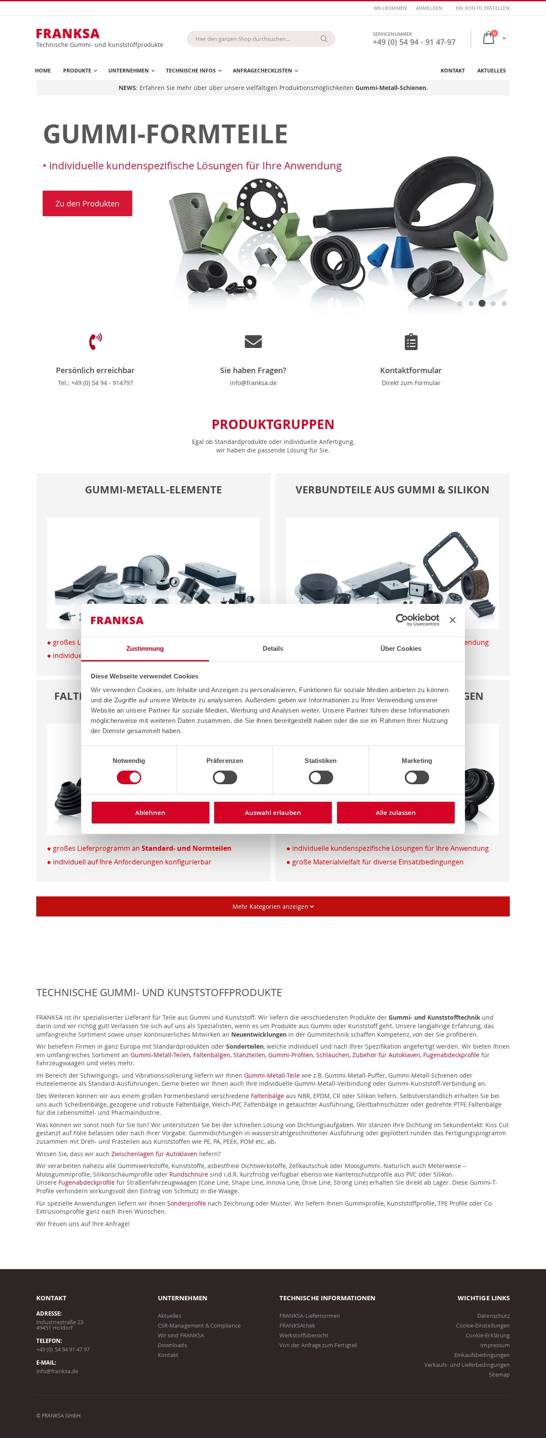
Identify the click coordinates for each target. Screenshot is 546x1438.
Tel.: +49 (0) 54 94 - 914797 (95, 383)
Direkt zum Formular (411, 383)
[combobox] (261, 38)
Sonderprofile (186, 1203)
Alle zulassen (396, 812)
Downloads (172, 1345)
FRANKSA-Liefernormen (309, 1315)
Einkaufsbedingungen (482, 1355)
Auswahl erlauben (273, 812)
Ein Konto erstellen (483, 8)
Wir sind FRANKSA (181, 1335)
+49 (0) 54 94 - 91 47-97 (414, 42)
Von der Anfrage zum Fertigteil (318, 1345)
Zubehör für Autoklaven (386, 1055)
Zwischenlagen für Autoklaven (154, 1154)
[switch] (225, 778)
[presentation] (47, 212)
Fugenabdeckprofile (451, 1055)
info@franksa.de (253, 383)
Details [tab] (273, 648)
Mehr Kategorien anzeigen (271, 906)
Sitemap (499, 1374)
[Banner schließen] (453, 620)
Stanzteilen (249, 1055)
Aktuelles (169, 1315)
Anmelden (429, 8)
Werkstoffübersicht (303, 1335)
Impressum (495, 1345)
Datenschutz (493, 1315)
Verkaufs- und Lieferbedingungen (467, 1364)
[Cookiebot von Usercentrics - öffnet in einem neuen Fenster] (402, 620)
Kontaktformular (411, 370)
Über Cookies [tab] (400, 648)
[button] (459, 303)
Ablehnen (150, 812)
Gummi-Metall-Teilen (160, 1055)
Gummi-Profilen (290, 1055)
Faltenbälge (267, 1096)
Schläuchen (332, 1055)
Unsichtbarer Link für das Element (85, 477)
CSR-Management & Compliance (199, 1325)
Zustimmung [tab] (145, 648)
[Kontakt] (253, 349)
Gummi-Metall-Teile (272, 1075)
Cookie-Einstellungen (483, 1325)
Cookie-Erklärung (488, 1335)
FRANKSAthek (297, 1325)
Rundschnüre (188, 1174)
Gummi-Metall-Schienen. (391, 88)
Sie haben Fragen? (253, 370)
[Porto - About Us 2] (411, 349)
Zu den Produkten (87, 203)
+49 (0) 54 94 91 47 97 (63, 1349)
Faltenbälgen (211, 1055)
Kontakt (168, 1355)
